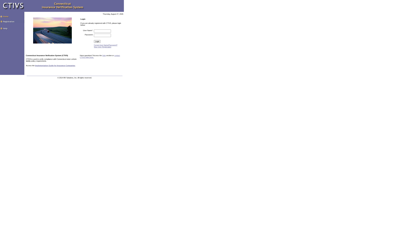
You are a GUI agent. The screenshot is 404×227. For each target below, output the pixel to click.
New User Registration (102, 47)
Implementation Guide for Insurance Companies (55, 66)
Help (104, 55)
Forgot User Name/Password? (105, 45)
